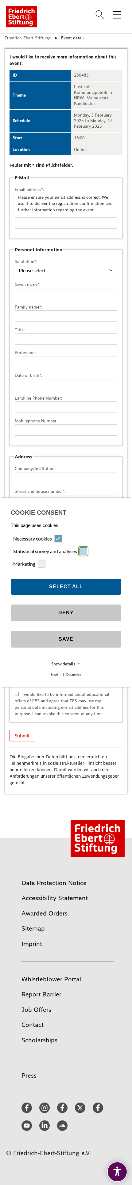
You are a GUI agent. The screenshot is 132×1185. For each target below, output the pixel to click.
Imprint (55, 674)
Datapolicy (73, 674)
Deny (66, 612)
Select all (66, 586)
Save (66, 639)
